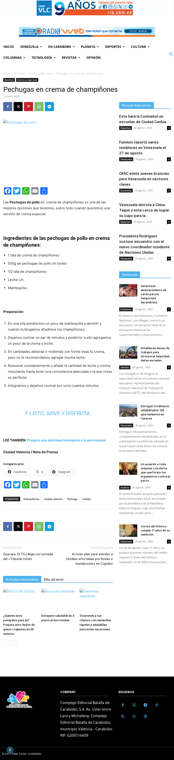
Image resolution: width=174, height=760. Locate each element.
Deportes (125, 127)
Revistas (19, 73)
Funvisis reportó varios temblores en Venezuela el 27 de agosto (142, 147)
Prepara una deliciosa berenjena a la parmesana (66, 440)
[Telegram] (49, 106)
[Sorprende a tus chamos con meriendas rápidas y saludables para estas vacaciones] (96, 600)
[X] (18, 106)
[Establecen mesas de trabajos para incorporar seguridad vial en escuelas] (128, 352)
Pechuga (72, 499)
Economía (126, 190)
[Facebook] (7, 106)
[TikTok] (156, 705)
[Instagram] (134, 705)
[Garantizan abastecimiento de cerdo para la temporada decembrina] (128, 290)
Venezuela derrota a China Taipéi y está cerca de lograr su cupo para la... (144, 210)
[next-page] (13, 643)
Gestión (125, 367)
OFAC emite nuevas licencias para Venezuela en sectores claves (144, 179)
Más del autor (54, 579)
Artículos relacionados (22, 579)
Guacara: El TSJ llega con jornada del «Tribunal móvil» (28, 556)
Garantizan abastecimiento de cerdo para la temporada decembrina (153, 294)
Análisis (125, 487)
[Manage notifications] (10, 750)
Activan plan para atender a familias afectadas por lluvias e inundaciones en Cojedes (89, 559)
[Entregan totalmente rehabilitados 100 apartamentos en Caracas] (128, 410)
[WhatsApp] (39, 106)
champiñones (31, 499)
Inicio (6, 73)
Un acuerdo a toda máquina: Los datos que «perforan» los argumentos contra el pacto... (155, 472)
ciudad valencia (53, 499)
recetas (86, 499)
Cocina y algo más (40, 73)
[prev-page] (6, 643)
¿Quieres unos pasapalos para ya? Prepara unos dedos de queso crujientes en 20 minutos (19, 625)
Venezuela (126, 159)
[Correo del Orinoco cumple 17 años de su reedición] (128, 530)
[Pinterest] (28, 106)
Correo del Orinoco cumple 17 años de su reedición (155, 530)
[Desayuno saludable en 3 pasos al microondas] (58, 600)
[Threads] (145, 716)
